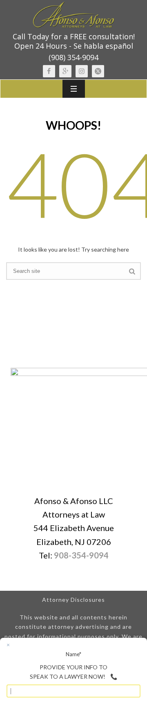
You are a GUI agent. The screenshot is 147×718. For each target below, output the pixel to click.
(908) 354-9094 (73, 57)
